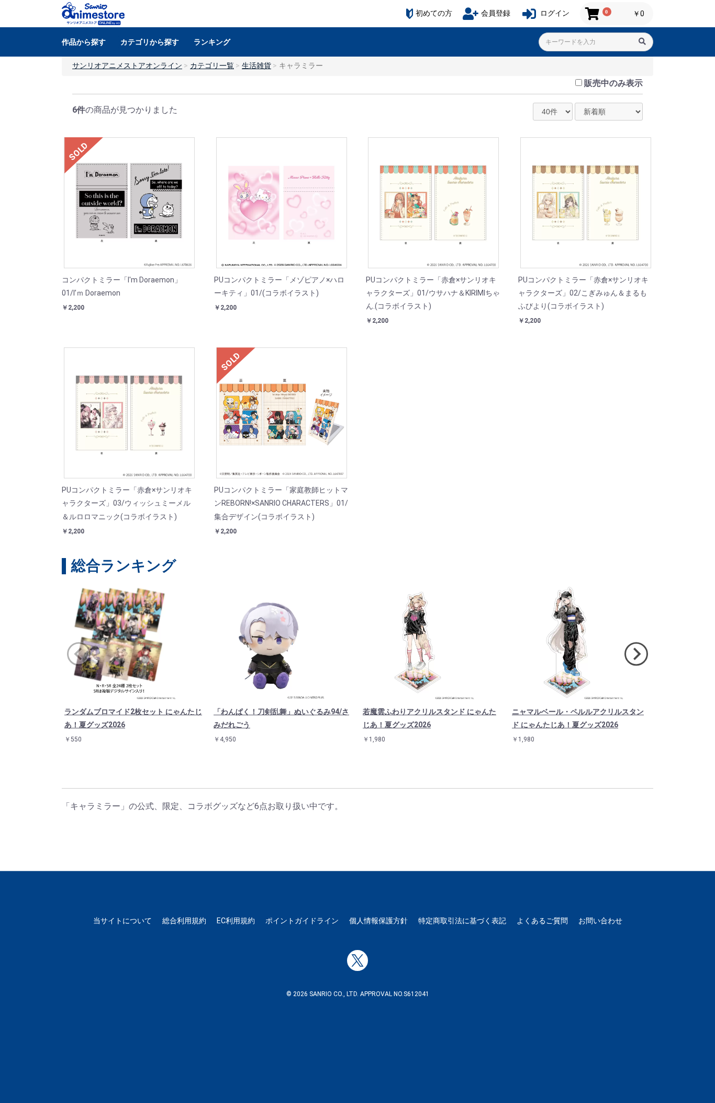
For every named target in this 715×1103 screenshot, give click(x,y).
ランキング (212, 42)
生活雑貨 (256, 65)
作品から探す (84, 42)
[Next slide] (636, 654)
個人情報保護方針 (378, 920)
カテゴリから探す (149, 42)
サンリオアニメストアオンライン (127, 65)
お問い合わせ (600, 920)
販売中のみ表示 (613, 83)
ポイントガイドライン (302, 920)
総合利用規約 (184, 920)
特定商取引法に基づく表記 (462, 920)
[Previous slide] (79, 654)
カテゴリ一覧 (212, 65)
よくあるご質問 (542, 920)
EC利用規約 (236, 920)
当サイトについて (122, 920)
